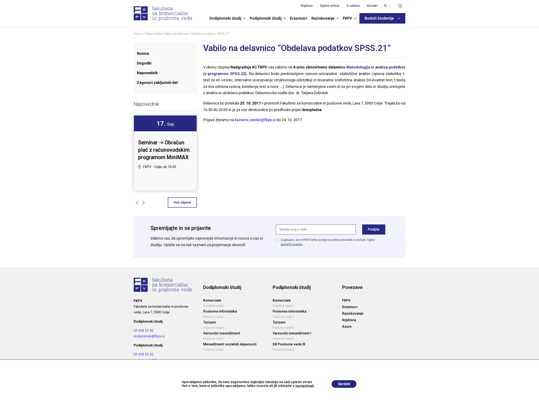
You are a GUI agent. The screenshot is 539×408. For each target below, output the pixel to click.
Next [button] (143, 202)
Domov (138, 33)
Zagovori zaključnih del (157, 82)
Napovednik (153, 33)
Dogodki (144, 63)
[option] (165, 145)
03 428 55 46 (143, 331)
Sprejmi (344, 384)
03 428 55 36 (143, 354)
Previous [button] (137, 202)
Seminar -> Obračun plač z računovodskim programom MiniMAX (163, 150)
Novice (143, 53)
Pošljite (374, 229)
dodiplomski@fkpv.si (149, 336)
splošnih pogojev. (292, 244)
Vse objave (182, 202)
